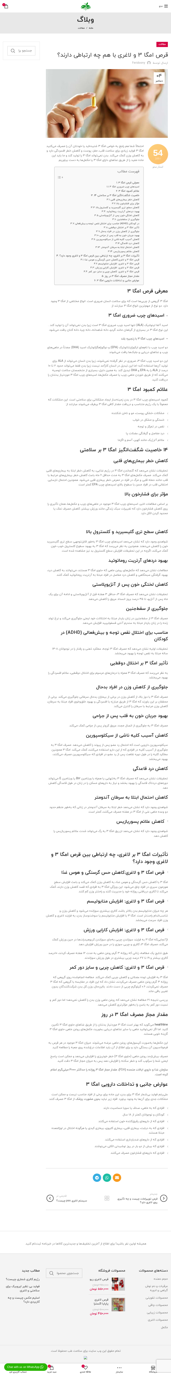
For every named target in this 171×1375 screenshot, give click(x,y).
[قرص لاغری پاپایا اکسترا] (118, 1307)
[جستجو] (13, 51)
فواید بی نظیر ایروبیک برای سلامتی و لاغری (23, 1288)
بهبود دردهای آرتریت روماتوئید (123, 211)
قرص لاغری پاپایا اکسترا (101, 1302)
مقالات (81, 28)
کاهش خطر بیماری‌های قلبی (125, 199)
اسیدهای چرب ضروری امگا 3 (124, 186)
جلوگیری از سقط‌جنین (128, 219)
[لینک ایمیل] (117, 1178)
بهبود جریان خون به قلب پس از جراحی (119, 235)
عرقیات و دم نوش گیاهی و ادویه (156, 1288)
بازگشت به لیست (107, 1198)
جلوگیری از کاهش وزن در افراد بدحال (120, 231)
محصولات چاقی (158, 1305)
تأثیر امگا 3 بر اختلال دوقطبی (124, 227)
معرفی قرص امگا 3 (128, 183)
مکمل (164, 1327)
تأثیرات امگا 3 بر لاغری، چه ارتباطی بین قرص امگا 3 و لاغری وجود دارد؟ (99, 256)
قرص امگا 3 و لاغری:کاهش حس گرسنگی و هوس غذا (111, 259)
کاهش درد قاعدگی (130, 243)
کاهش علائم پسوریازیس (126, 251)
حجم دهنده (161, 1279)
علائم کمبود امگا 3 (129, 191)
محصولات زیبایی (157, 1313)
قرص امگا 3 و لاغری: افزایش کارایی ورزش (117, 267)
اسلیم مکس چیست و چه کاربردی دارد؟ (24, 1300)
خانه (91, 28)
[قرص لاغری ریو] (118, 1284)
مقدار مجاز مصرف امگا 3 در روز (122, 276)
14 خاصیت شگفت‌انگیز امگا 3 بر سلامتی (116, 195)
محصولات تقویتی (157, 1298)
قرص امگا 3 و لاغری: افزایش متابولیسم (118, 263)
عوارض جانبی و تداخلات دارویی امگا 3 (118, 280)
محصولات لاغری (158, 1320)
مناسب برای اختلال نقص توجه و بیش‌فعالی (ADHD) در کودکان (107, 223)
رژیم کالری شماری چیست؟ (23, 1279)
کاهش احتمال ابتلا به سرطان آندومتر (120, 247)
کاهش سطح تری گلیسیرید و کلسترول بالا (117, 207)
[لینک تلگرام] (97, 1178)
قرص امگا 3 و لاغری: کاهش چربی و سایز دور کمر (113, 271)
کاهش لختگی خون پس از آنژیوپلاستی (119, 215)
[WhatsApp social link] (107, 1178)
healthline (161, 1025)
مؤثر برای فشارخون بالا (127, 203)
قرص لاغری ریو (99, 1279)
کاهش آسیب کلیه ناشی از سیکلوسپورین (117, 239)
